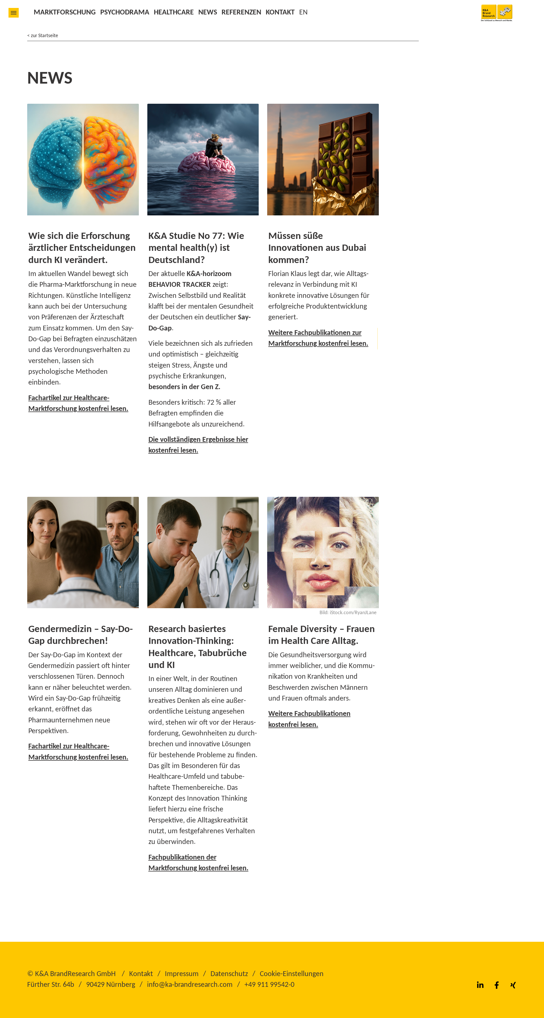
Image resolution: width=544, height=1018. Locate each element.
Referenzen (241, 12)
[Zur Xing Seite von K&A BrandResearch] (513, 985)
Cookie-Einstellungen (292, 974)
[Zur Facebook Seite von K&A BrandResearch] (496, 985)
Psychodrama (124, 12)
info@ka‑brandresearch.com (190, 985)
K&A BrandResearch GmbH (75, 974)
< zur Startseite (42, 35)
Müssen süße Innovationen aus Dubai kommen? (317, 249)
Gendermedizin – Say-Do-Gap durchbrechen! (80, 635)
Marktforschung (65, 12)
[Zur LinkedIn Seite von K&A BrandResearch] (480, 985)
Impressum (182, 974)
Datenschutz (229, 974)
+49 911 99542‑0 (269, 985)
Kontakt (280, 12)
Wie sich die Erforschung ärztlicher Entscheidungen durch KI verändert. (82, 249)
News (207, 12)
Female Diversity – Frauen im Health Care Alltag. (321, 635)
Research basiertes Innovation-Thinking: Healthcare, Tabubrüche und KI (197, 648)
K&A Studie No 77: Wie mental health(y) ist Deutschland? (196, 249)
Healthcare (174, 12)
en (303, 12)
